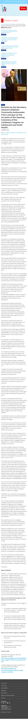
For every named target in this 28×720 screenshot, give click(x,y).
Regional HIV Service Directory (8, 695)
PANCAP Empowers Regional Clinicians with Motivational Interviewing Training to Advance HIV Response (9, 31)
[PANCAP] (4, 12)
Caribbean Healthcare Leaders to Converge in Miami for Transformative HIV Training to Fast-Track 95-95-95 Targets (9, 47)
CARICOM (6, 1)
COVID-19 (3, 697)
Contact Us (10, 1)
